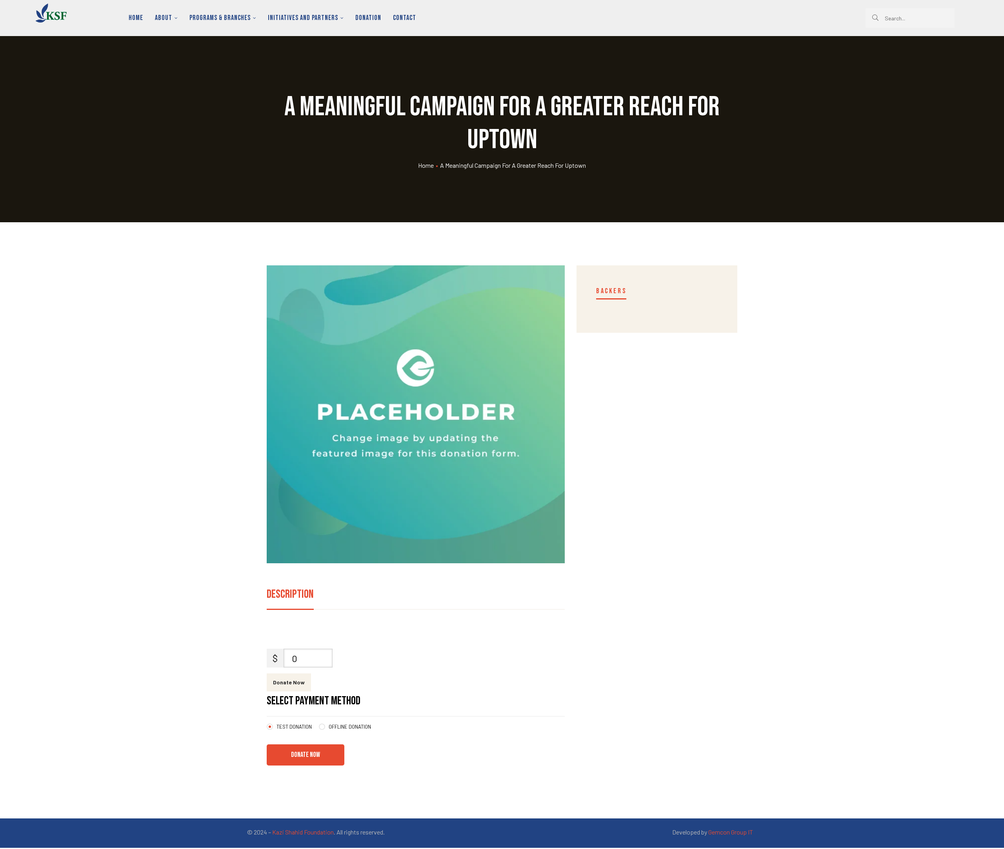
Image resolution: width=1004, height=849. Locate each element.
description (290, 594)
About (163, 18)
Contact (404, 18)
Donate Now (289, 682)
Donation (368, 18)
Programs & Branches (220, 18)
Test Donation (294, 727)
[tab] (290, 596)
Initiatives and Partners (303, 18)
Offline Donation (350, 727)
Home (136, 18)
